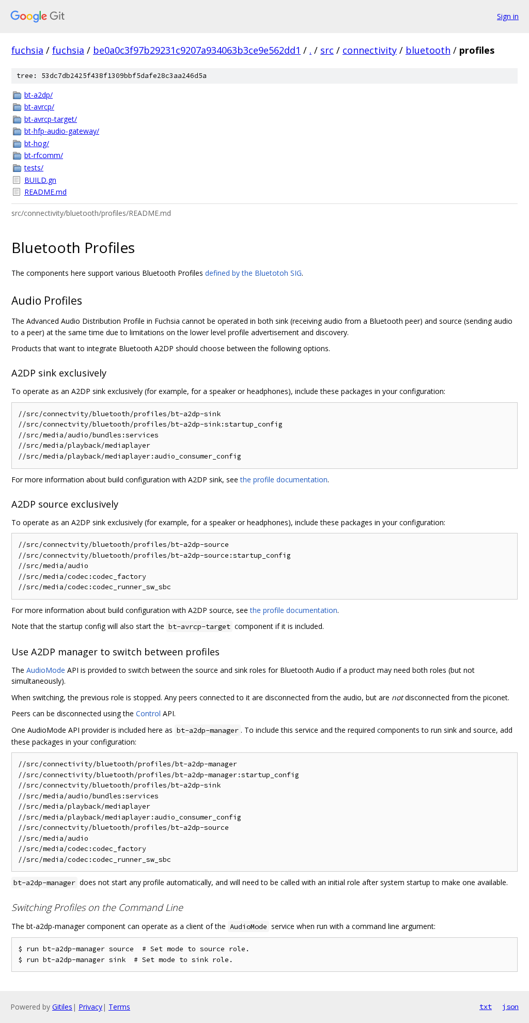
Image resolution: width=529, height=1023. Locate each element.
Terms (119, 1007)
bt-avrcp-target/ (50, 119)
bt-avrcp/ (39, 107)
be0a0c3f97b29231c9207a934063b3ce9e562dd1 (197, 50)
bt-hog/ (36, 143)
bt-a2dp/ (38, 95)
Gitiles (62, 1007)
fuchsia (27, 50)
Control (148, 713)
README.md (45, 192)
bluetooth (428, 50)
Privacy (90, 1007)
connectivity (370, 50)
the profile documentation (284, 479)
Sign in (508, 16)
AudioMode (45, 670)
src (327, 50)
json (510, 1006)
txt (485, 1006)
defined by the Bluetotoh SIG (253, 273)
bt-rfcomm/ (43, 155)
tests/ (33, 167)
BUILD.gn (40, 180)
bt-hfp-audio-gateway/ (61, 131)
